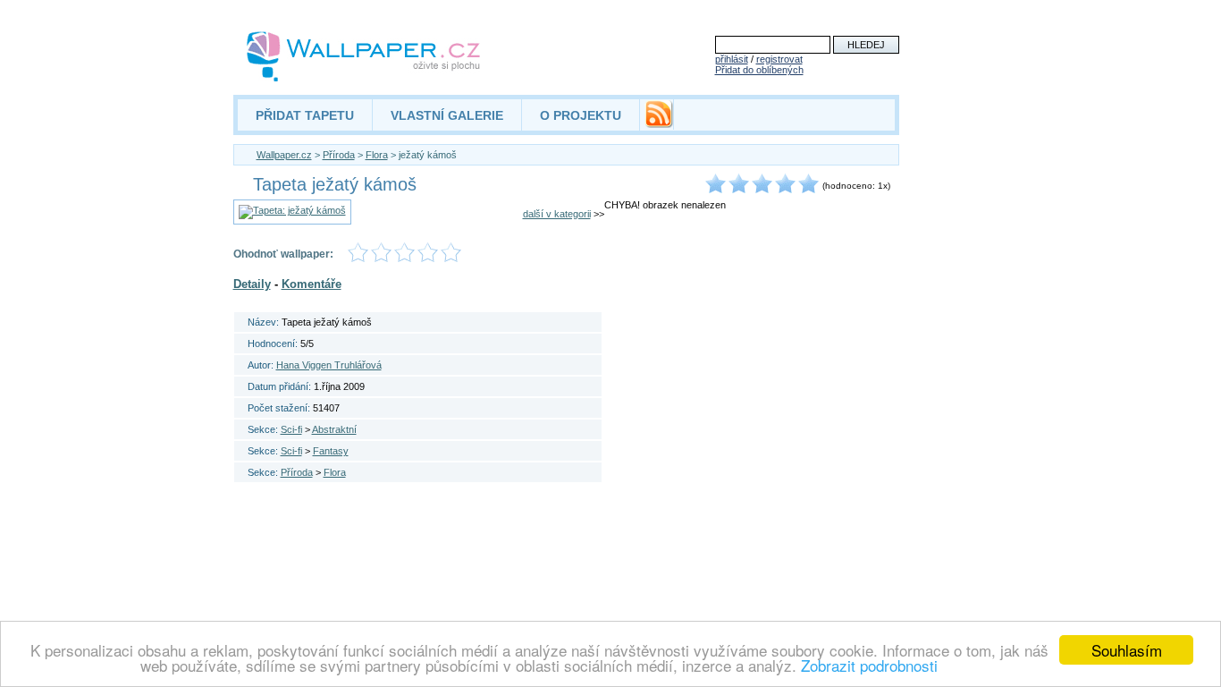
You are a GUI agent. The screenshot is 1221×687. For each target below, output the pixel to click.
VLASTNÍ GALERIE (447, 115)
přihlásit (731, 59)
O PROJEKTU (580, 115)
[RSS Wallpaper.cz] (658, 123)
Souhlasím (1126, 650)
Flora (377, 154)
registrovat (779, 59)
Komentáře (311, 284)
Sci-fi (291, 429)
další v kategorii (557, 213)
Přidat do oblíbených (759, 69)
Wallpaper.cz (284, 154)
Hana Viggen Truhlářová (329, 365)
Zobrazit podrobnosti (869, 665)
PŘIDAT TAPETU (305, 115)
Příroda (339, 154)
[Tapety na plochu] (364, 56)
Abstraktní (334, 429)
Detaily (252, 284)
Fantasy (331, 450)
